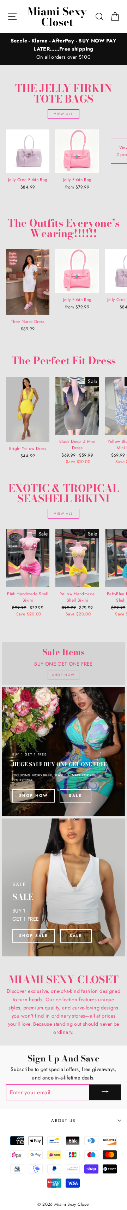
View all (63, 113)
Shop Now (33, 795)
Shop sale (33, 935)
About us (63, 1120)
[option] (63, 49)
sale (76, 935)
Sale (75, 795)
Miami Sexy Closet (57, 16)
